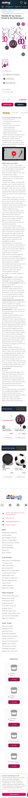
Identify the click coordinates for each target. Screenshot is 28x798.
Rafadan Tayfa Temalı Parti (9, 651)
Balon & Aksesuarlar (7, 568)
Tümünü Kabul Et (14, 794)
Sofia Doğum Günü (7, 628)
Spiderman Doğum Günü (9, 611)
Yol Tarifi (14, 679)
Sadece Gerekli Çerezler (14, 790)
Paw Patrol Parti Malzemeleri (10, 615)
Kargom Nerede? (11, 525)
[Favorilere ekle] (23, 24)
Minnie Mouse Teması (8, 600)
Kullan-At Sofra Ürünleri (9, 573)
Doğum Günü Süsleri (8, 565)
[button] (21, 409)
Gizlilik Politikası (6, 535)
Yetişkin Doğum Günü (14, 10)
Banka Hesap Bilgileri (8, 547)
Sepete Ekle (7, 104)
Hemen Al (20, 104)
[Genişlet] (23, 54)
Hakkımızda (5, 550)
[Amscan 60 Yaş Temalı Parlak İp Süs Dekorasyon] (5, 63)
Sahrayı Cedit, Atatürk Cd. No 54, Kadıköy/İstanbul (15, 513)
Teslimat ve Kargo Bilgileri (9, 540)
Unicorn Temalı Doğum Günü (10, 596)
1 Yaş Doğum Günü (7, 563)
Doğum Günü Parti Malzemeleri (11, 560)
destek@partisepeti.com (13, 521)
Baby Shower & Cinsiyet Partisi (10, 570)
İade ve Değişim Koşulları (9, 537)
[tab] (6, 112)
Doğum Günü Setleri (8, 588)
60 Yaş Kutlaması (8, 11)
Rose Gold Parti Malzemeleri (10, 641)
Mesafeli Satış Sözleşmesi (9, 532)
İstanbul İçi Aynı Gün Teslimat (10, 542)
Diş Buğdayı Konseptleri (8, 648)
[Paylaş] (18, 24)
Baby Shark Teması (7, 626)
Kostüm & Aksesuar (7, 585)
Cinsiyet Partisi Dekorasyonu (10, 636)
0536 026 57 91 (10, 518)
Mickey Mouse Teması (8, 598)
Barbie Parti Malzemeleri (9, 633)
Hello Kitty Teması (7, 631)
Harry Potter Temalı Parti (9, 605)
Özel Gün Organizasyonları (9, 580)
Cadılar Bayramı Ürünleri (9, 646)
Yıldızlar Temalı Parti (8, 638)
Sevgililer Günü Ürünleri (9, 643)
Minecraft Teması (7, 608)
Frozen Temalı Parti (7, 603)
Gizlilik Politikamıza (9, 787)
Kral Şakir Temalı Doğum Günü (11, 613)
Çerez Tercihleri (6, 552)
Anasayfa (4, 10)
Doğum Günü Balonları (8, 618)
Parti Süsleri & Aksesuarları (10, 578)
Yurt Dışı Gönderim (7, 545)
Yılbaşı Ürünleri (6, 583)
